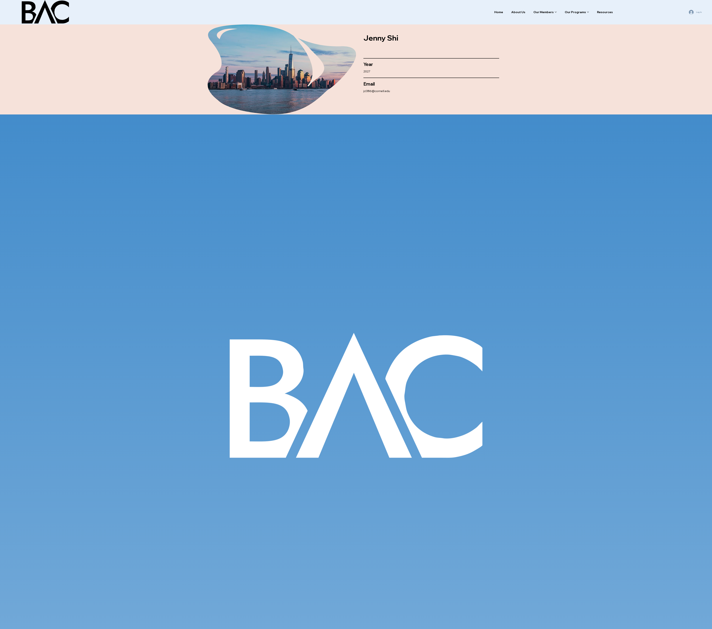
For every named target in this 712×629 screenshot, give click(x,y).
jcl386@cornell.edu (376, 91)
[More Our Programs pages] (588, 12)
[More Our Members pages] (556, 12)
